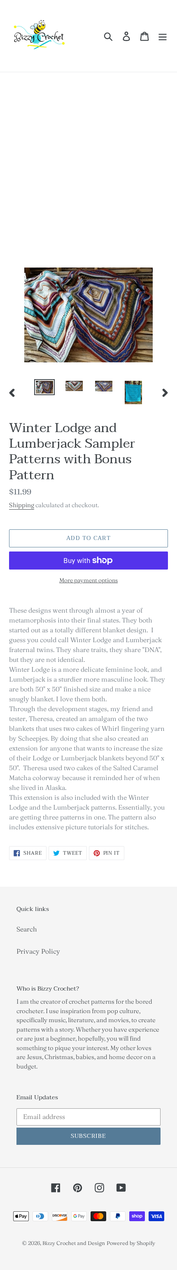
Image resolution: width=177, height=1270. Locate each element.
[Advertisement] (88, 164)
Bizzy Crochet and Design (73, 1243)
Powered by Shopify (131, 1243)
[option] (44, 388)
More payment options (88, 580)
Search (26, 929)
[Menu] (163, 36)
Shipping (21, 505)
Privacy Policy (38, 951)
